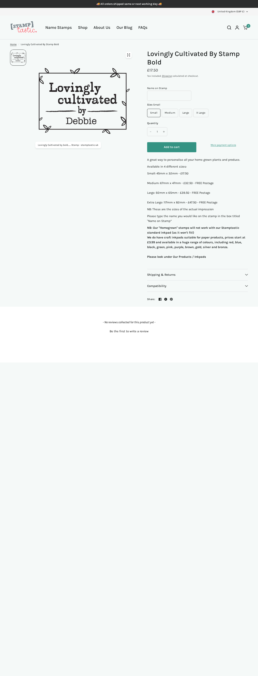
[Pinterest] (171, 299)
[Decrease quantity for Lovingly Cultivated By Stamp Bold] (150, 131)
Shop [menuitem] (82, 27)
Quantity (152, 123)
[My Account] (237, 27)
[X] (165, 299)
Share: (151, 299)
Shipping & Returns (161, 274)
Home (13, 44)
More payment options (223, 145)
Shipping (167, 76)
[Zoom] (129, 55)
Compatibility (156, 286)
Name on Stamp (157, 88)
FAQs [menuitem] (143, 27)
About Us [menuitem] (102, 27)
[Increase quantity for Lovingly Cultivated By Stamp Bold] (164, 131)
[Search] (229, 27)
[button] (129, 330)
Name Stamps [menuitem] (58, 27)
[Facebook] (160, 299)
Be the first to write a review (129, 331)
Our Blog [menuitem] (124, 27)
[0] (244, 27)
